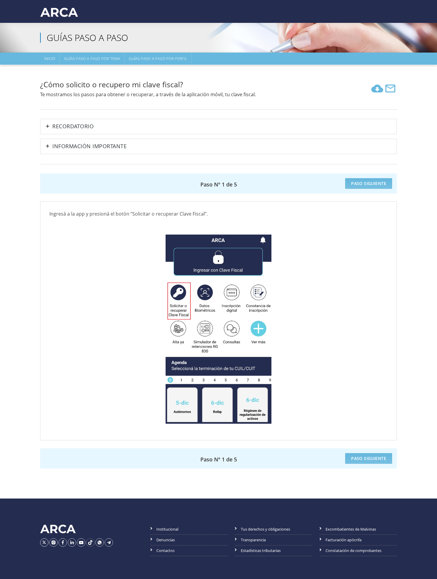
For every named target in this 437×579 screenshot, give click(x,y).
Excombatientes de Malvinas (351, 529)
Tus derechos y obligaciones (265, 529)
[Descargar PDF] (377, 88)
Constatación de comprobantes (353, 550)
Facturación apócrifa (343, 539)
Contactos (165, 550)
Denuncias (165, 539)
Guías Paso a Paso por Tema (92, 58)
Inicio (49, 58)
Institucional (167, 529)
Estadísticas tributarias (261, 550)
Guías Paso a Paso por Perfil (158, 58)
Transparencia (253, 539)
